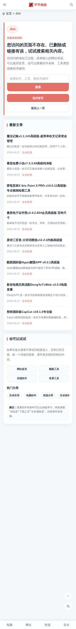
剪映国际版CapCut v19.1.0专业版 (29, 311)
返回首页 (38, 98)
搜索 (38, 87)
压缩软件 (22, 378)
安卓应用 (27, 152)
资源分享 (48, 395)
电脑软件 (31, 395)
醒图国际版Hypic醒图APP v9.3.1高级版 (33, 262)
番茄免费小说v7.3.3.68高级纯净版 (29, 163)
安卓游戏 (65, 395)
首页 (9, 13)
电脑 (9, 624)
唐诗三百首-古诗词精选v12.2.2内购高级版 (34, 240)
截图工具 (54, 369)
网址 (28, 624)
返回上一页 (38, 108)
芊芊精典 (40, 5)
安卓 (66, 624)
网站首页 (22, 369)
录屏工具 (54, 378)
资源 (47, 624)
